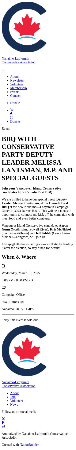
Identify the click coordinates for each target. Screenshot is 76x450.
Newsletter (17, 80)
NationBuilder (29, 444)
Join (13, 397)
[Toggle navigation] (3, 70)
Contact (15, 95)
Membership (18, 88)
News (14, 404)
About (14, 76)
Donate (15, 103)
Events (14, 92)
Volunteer (16, 84)
